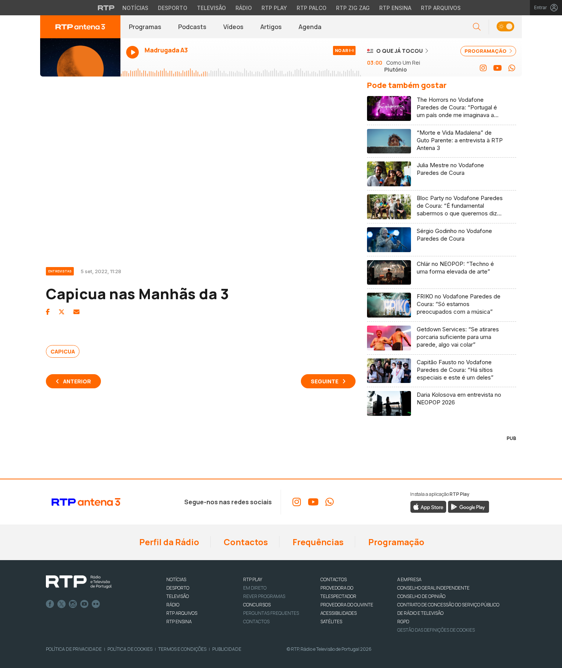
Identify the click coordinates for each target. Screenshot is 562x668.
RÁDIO (172, 604)
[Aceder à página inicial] (80, 26)
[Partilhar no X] (61, 312)
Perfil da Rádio (168, 542)
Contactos (245, 542)
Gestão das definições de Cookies (436, 630)
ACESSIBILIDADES (338, 613)
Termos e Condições (182, 649)
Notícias (135, 8)
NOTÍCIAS (176, 579)
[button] (505, 27)
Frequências (317, 542)
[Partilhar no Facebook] (48, 312)
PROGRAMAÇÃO (486, 50)
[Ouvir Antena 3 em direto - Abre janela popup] (80, 57)
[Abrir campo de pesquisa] (477, 27)
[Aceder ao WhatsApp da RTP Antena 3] (511, 68)
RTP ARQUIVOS (181, 613)
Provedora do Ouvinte (346, 604)
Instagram (73, 604)
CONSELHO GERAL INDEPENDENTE (433, 588)
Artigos (271, 27)
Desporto (172, 8)
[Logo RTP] (79, 581)
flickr (96, 604)
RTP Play (274, 8)
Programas (145, 27)
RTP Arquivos (441, 8)
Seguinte (324, 381)
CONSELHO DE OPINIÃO (421, 596)
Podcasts (192, 27)
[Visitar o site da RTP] (106, 7)
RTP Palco (311, 8)
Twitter (61, 604)
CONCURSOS (257, 604)
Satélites (331, 621)
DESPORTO (177, 588)
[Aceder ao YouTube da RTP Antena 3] (497, 68)
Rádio (244, 8)
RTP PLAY (252, 579)
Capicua (62, 351)
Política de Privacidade (74, 649)
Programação (395, 542)
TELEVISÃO (177, 596)
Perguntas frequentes (271, 613)
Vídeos (233, 27)
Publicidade (226, 649)
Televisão (211, 8)
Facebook (50, 604)
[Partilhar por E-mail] (76, 312)
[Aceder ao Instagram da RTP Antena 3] (483, 68)
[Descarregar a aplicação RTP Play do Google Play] (468, 506)
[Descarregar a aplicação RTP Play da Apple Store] (428, 506)
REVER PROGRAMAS (264, 596)
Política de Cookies (130, 649)
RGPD (403, 621)
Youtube (84, 604)
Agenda (310, 27)
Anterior (77, 381)
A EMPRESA (409, 579)
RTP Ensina (395, 8)
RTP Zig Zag (353, 8)
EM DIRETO (254, 588)
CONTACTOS (333, 579)
